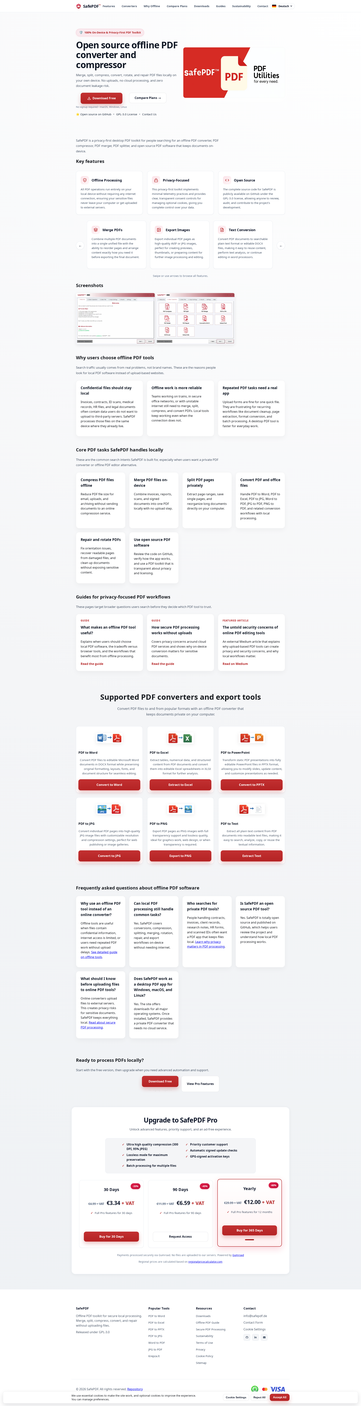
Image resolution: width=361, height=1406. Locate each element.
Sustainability (241, 6)
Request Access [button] (180, 1236)
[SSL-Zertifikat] (254, 1389)
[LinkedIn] (255, 1337)
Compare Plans (177, 6)
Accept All (279, 1397)
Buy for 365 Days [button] (250, 1230)
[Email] (264, 1337)
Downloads (201, 6)
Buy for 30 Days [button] (111, 1236)
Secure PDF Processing (210, 1329)
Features (109, 6)
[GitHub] (246, 1337)
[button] (115, 318)
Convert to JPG (109, 856)
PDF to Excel (156, 1322)
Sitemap (201, 1363)
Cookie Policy (204, 1356)
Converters (129, 6)
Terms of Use (204, 1342)
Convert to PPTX (251, 784)
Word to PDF (156, 1342)
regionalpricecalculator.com (205, 1261)
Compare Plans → (148, 98)
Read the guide (92, 664)
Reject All (259, 1397)
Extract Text (251, 856)
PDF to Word (156, 1316)
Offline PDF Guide (207, 1322)
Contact (262, 6)
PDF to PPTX (156, 1329)
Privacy (200, 1349)
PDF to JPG (155, 1336)
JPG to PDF (155, 1349)
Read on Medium (235, 664)
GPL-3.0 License (126, 114)
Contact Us (149, 114)
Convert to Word (109, 784)
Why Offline (152, 6)
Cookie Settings (236, 1397)
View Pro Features (200, 1084)
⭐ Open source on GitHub (93, 114)
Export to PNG (180, 856)
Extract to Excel (180, 784)
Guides (220, 6)
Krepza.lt (154, 1356)
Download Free (104, 98)
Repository (135, 1389)
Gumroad (238, 1255)
